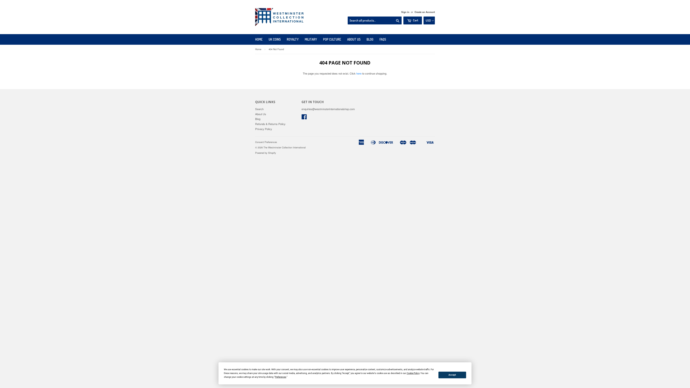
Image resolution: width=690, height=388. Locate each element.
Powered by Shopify (265, 152)
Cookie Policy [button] (413, 373)
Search (259, 109)
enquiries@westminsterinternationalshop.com (328, 109)
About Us (353, 39)
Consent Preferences (266, 142)
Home (259, 39)
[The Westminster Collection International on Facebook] (304, 118)
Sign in (405, 12)
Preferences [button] (280, 377)
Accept (452, 375)
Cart (415, 20)
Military (311, 39)
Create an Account (425, 12)
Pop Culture (332, 39)
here (359, 73)
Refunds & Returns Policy (270, 124)
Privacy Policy (263, 129)
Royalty (293, 39)
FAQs (383, 39)
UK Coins (275, 39)
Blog (370, 39)
